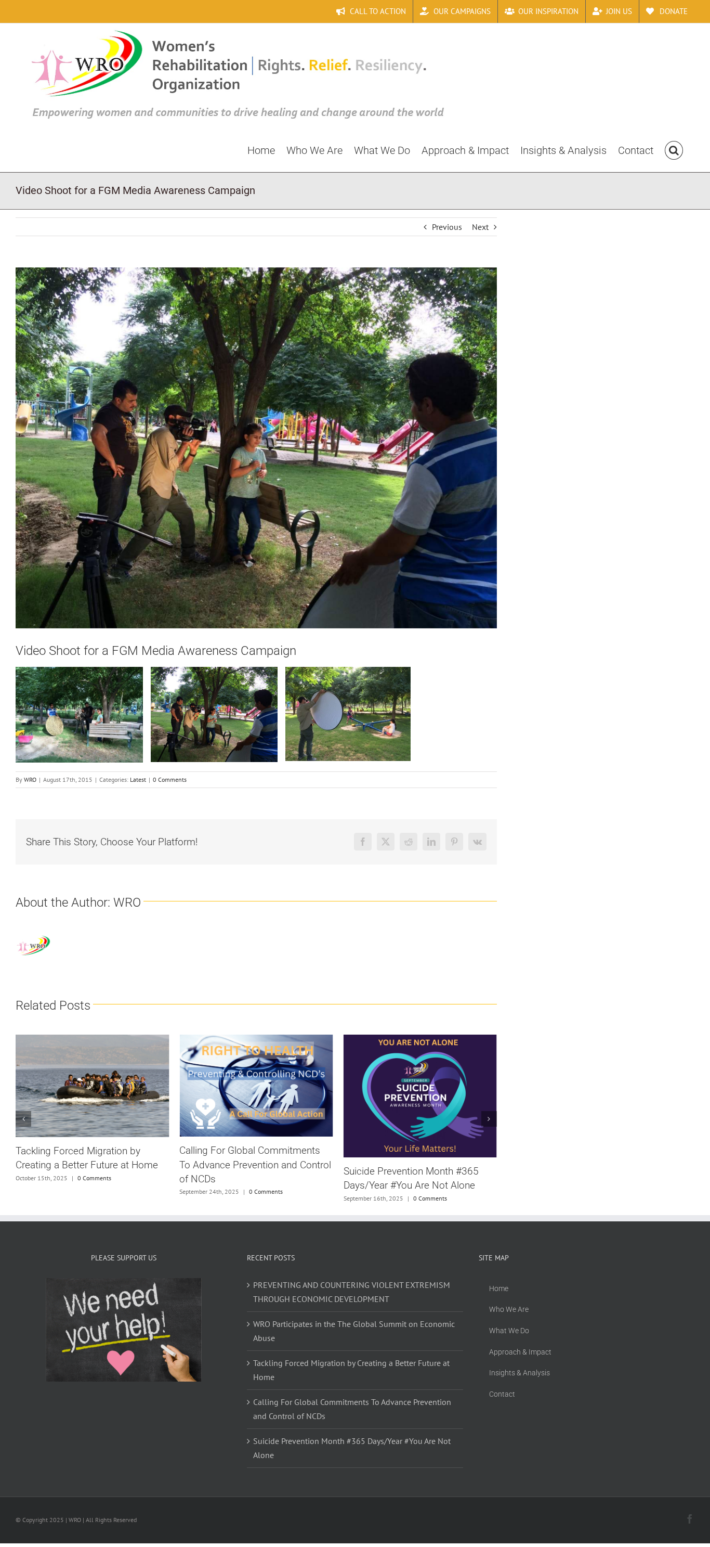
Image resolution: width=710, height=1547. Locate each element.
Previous (447, 227)
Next (480, 227)
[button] (674, 150)
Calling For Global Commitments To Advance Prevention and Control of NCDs (255, 1164)
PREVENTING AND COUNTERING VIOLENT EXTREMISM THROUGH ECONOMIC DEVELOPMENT (351, 1292)
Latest (138, 779)
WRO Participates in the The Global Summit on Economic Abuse (354, 1331)
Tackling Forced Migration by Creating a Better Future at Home (351, 1370)
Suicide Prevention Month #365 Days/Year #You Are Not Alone (352, 1448)
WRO (30, 779)
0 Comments (170, 779)
